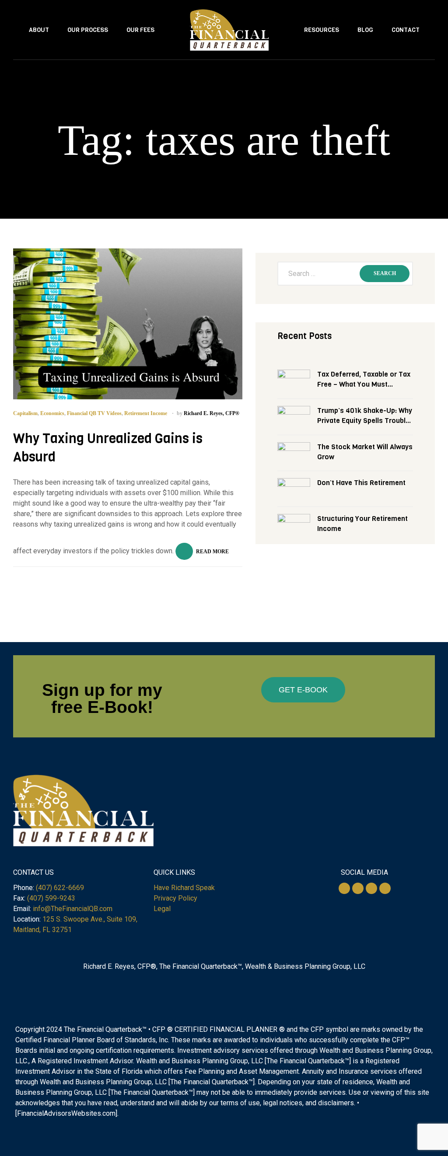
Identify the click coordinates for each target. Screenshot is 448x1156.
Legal (162, 909)
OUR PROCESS (87, 30)
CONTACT (406, 30)
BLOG (365, 30)
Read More (212, 551)
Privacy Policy (175, 898)
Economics (52, 413)
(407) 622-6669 (60, 888)
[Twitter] (344, 888)
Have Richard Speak (184, 888)
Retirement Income (145, 413)
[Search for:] (345, 273)
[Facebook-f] (358, 888)
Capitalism (25, 413)
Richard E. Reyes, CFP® (211, 413)
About (39, 30)
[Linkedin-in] (371, 888)
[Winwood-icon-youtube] (385, 888)
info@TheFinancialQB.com (72, 909)
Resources (321, 30)
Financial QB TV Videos (94, 413)
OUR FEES (140, 30)
